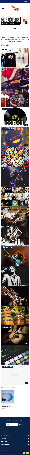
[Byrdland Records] (18, 7)
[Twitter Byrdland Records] (13, 429)
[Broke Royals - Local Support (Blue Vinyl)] (7, 396)
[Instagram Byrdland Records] (16, 429)
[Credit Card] (24, 452)
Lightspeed (23, 451)
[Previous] (4, 22)
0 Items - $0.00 (26, 1)
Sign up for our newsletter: (15, 421)
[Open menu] (3, 7)
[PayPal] (27, 452)
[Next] (26, 22)
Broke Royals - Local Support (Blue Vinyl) (6, 405)
